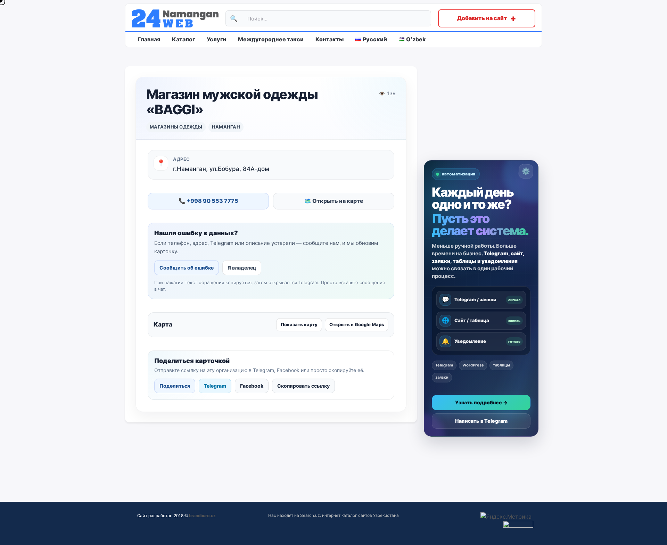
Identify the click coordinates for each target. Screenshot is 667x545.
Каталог (183, 39)
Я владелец (242, 268)
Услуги (216, 39)
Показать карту (299, 324)
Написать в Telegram (481, 421)
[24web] (175, 18)
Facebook (251, 386)
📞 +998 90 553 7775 (208, 200)
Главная (149, 39)
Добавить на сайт (486, 18)
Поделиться (174, 386)
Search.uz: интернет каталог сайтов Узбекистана (349, 515)
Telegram (215, 386)
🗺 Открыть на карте (333, 200)
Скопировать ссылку (303, 386)
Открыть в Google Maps (356, 324)
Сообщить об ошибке (186, 268)
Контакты (329, 39)
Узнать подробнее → (481, 402)
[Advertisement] (481, 113)
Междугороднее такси (271, 39)
